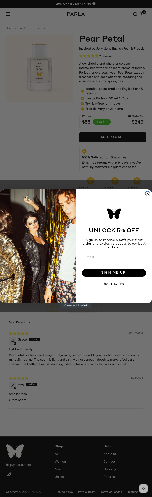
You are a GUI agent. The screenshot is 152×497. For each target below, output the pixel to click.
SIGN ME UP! (114, 272)
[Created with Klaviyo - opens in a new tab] (76, 305)
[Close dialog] (147, 193)
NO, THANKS (114, 284)
